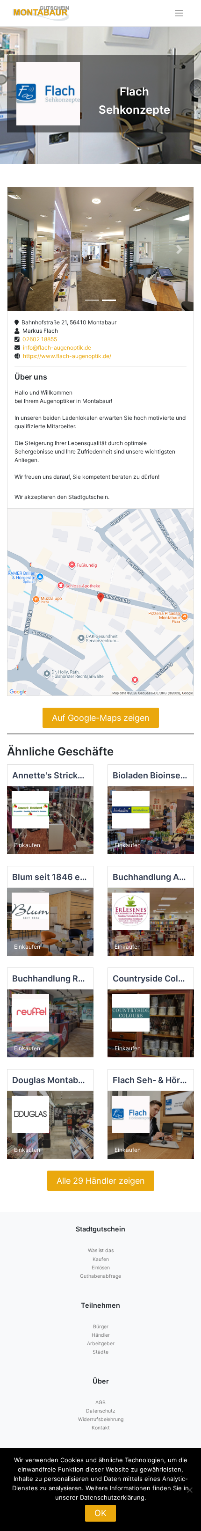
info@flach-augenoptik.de (55, 347)
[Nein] (189, 1489)
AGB (100, 1402)
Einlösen (101, 1268)
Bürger (100, 1327)
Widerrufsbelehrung (100, 1419)
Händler (101, 1335)
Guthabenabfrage (100, 1276)
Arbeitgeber (101, 1344)
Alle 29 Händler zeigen (101, 1181)
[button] (21, 249)
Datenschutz (100, 1411)
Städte (100, 1352)
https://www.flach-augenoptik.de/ (65, 355)
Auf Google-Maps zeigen (101, 718)
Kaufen (101, 1259)
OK (100, 1513)
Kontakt (101, 1428)
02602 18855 (38, 339)
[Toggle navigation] (179, 13)
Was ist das (101, 1250)
